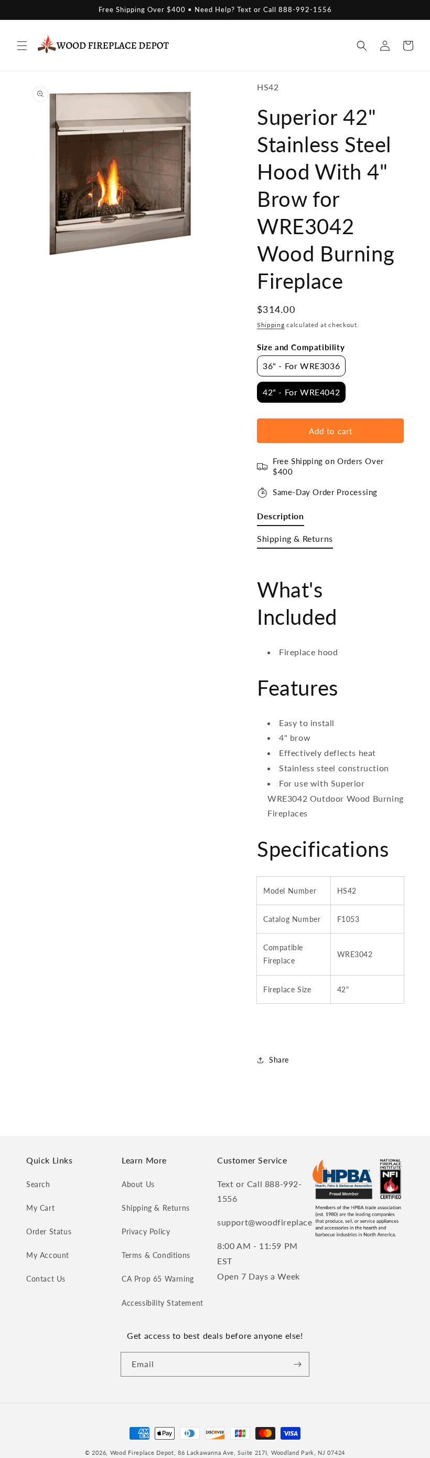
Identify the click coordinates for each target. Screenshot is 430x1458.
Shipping (271, 325)
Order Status (48, 1231)
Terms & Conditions (156, 1255)
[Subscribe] (297, 1364)
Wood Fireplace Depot (142, 1452)
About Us (138, 1184)
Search (38, 1184)
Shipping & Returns (156, 1207)
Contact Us (46, 1278)
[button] (22, 45)
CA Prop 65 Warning (158, 1278)
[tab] (280, 518)
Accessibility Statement (162, 1302)
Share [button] (279, 1059)
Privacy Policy (146, 1231)
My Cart (40, 1207)
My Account (47, 1255)
